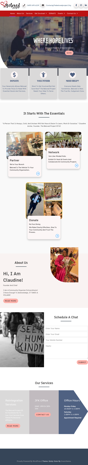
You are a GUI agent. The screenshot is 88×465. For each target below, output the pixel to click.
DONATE (52, 13)
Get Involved (40, 13)
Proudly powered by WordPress (29, 461)
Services (29, 13)
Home (12, 13)
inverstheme (66, 461)
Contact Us (71, 13)
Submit (82, 362)
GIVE (69, 53)
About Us (20, 13)
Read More (10, 301)
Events (60, 13)
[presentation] (3, 42)
